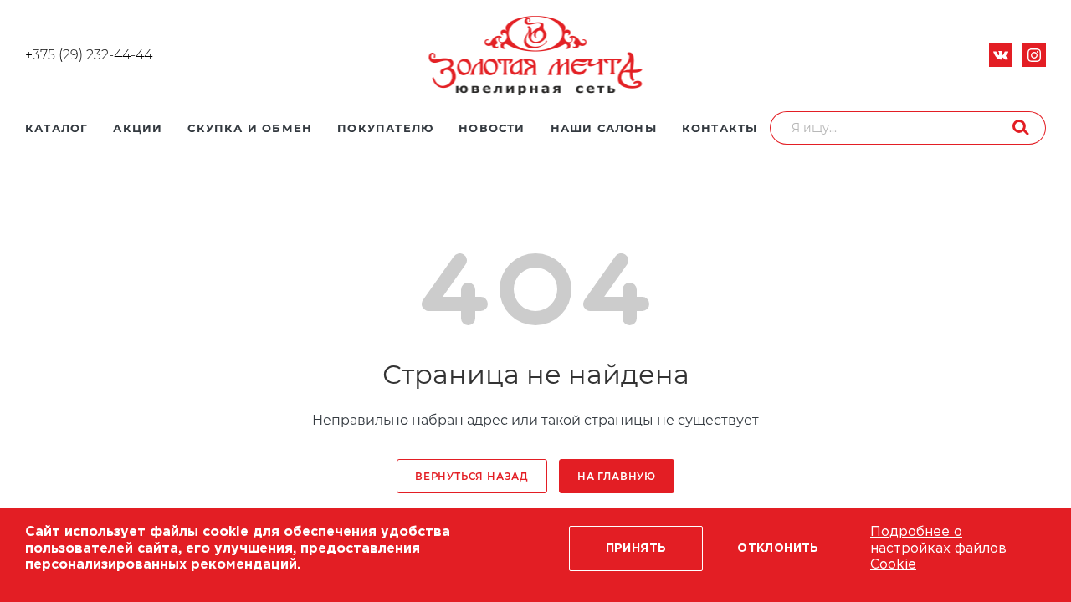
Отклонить (778, 548)
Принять (636, 548)
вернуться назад (472, 476)
